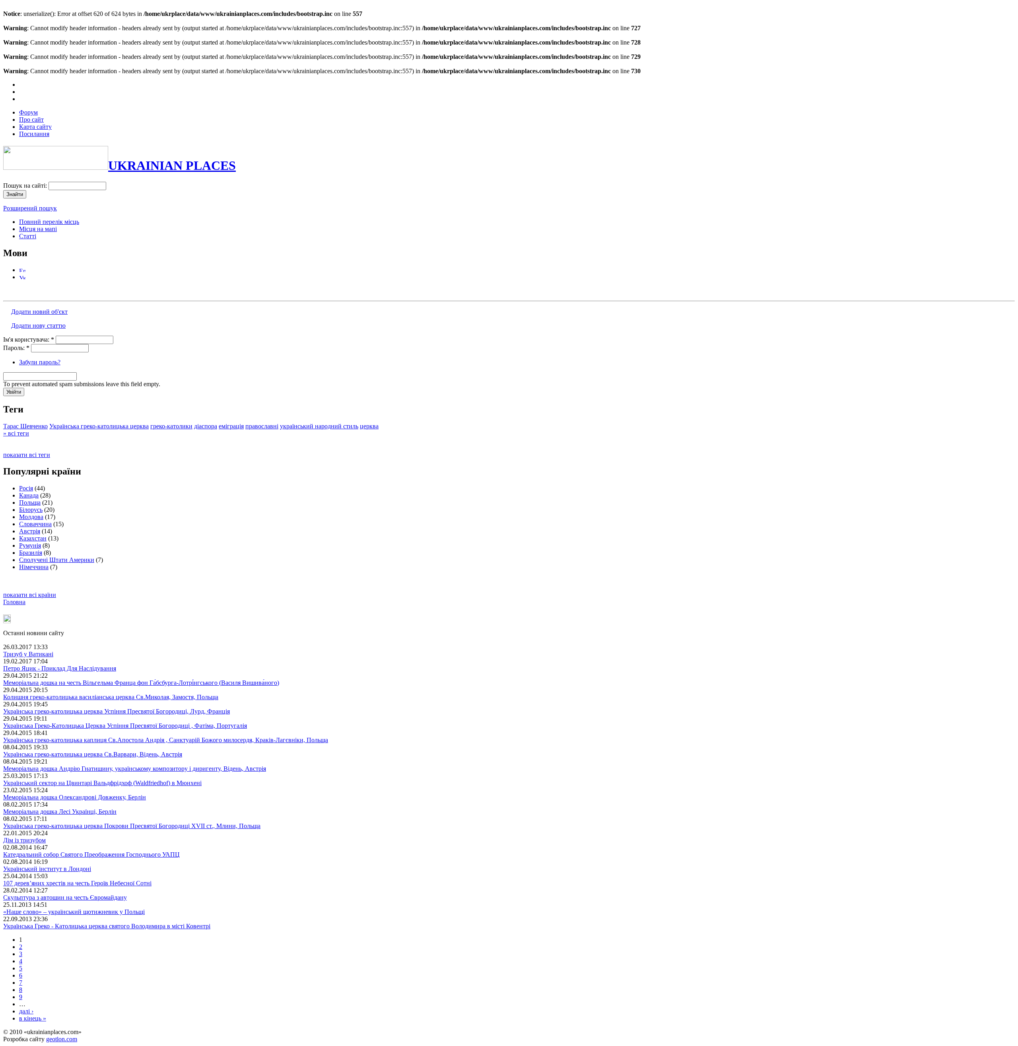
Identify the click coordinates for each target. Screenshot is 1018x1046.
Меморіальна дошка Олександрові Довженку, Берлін (74, 797)
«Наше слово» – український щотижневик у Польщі (74, 911)
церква (369, 426)
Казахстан (33, 538)
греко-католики (171, 426)
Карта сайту (35, 126)
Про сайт (31, 119)
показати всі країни (29, 594)
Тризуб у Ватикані (28, 654)
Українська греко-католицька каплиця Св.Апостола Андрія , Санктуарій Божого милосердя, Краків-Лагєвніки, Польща (165, 740)
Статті (27, 236)
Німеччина (34, 567)
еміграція (231, 426)
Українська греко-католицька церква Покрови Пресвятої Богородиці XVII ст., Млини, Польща (131, 825)
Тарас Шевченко (25, 426)
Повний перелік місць (49, 221)
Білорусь (31, 509)
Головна (14, 602)
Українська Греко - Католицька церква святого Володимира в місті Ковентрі (106, 926)
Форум (28, 112)
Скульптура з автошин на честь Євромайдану (65, 897)
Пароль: (16, 347)
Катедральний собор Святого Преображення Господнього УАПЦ (91, 854)
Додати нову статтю (38, 325)
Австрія (29, 531)
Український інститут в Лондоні (47, 868)
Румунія (30, 545)
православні (261, 426)
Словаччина (35, 524)
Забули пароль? (39, 362)
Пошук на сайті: (26, 185)
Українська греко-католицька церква (99, 426)
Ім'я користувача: (28, 339)
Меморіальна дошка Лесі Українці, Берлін (60, 811)
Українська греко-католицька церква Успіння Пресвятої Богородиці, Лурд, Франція (116, 711)
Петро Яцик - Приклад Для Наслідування (59, 668)
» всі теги (16, 433)
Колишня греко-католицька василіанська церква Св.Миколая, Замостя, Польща (110, 697)
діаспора (205, 426)
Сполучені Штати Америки (56, 559)
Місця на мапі (38, 229)
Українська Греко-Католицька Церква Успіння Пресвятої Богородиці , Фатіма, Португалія (125, 725)
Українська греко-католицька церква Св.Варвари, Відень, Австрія (92, 754)
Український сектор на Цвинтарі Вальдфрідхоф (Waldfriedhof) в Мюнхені (102, 783)
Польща (30, 502)
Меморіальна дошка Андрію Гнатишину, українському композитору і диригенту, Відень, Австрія (134, 768)
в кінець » (32, 1018)
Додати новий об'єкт (39, 311)
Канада (29, 495)
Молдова (31, 516)
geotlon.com (61, 1039)
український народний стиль (319, 426)
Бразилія (30, 552)
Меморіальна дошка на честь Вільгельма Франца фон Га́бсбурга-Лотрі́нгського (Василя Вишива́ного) (141, 682)
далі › (26, 1011)
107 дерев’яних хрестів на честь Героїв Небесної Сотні (77, 883)
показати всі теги (26, 454)
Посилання (34, 133)
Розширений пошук (30, 208)
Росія (26, 488)
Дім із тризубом (24, 840)
